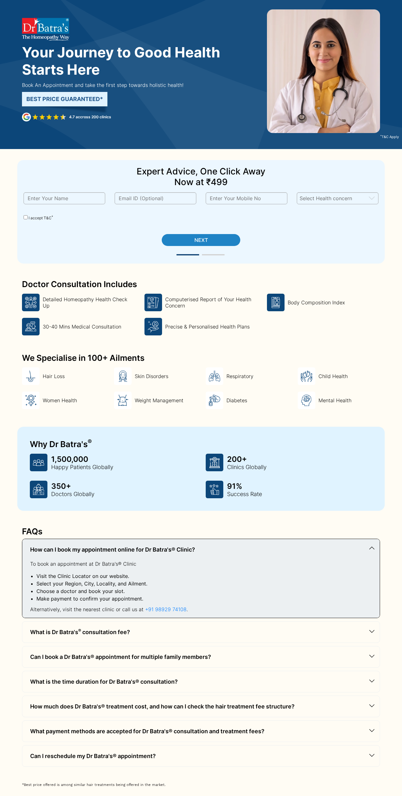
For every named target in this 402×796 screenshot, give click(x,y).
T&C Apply (389, 137)
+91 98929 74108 (166, 609)
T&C (48, 218)
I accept (40, 217)
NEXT (201, 240)
